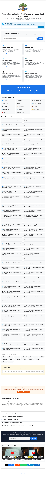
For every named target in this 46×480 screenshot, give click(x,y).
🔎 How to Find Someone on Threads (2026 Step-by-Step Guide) (10, 278)
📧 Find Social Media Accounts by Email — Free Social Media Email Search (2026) (11, 182)
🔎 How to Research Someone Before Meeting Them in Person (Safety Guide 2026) (11, 211)
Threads (11, 361)
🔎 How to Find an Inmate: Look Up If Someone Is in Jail (12, 125)
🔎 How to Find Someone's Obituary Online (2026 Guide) (34, 297)
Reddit (42, 356)
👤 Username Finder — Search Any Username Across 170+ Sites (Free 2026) (11, 168)
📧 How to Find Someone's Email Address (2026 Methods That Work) (11, 244)
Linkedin (36, 356)
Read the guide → (5, 53)
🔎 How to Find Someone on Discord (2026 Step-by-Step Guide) (34, 249)
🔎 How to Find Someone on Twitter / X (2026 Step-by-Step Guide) (33, 239)
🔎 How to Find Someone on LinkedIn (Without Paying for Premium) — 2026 (11, 230)
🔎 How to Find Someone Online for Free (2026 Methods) (33, 159)
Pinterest (37, 359)
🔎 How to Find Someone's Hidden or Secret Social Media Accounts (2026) (10, 316)
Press (22, 473)
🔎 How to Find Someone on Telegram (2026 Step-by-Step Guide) (33, 244)
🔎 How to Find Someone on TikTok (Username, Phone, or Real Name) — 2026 (33, 225)
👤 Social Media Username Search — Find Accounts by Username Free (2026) (10, 178)
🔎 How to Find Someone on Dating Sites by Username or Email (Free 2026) (33, 163)
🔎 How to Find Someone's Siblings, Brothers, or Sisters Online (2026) (33, 330)
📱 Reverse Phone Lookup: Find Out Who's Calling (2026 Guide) (10, 235)
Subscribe (34, 438)
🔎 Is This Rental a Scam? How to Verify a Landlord (10, 121)
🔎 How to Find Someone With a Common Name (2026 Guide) (33, 320)
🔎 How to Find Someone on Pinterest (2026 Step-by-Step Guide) (33, 263)
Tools (20, 473)
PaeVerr (29, 473)
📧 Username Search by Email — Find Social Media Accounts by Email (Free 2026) (33, 168)
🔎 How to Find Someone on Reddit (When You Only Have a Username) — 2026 (33, 230)
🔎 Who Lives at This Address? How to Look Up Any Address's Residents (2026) (33, 335)
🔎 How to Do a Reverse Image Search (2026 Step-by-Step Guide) (33, 287)
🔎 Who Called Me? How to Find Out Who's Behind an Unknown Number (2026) (32, 339)
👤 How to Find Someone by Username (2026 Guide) (11, 159)
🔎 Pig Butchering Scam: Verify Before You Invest (34, 120)
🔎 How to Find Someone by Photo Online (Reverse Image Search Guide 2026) (10, 201)
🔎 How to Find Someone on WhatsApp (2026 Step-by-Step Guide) (11, 239)
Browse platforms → (29, 80)
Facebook (25, 356)
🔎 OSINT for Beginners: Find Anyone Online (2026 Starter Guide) (10, 301)
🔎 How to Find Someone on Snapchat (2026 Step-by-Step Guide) (33, 235)
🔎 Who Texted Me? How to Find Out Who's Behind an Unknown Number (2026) (33, 344)
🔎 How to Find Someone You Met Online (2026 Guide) (11, 259)
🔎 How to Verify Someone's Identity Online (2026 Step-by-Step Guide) (10, 206)
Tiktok (4, 356)
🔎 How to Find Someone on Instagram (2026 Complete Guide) (33, 220)
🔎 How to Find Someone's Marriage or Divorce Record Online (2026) (11, 325)
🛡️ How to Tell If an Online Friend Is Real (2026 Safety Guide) (11, 273)
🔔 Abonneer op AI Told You (38, 445)
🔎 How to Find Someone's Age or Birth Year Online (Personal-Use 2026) (33, 311)
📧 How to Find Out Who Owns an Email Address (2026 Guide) (34, 268)
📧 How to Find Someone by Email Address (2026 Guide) (10, 144)
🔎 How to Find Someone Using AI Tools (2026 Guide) (33, 325)
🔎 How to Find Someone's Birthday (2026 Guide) (12, 281)
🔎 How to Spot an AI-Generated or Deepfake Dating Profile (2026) (11, 335)
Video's (25, 473)
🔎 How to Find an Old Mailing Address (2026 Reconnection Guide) (11, 287)
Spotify (30, 359)
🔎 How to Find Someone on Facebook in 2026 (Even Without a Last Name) (11, 225)
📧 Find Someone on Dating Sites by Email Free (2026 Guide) (33, 182)
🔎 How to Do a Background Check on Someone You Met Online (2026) (11, 140)
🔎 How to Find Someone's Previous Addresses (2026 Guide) (33, 292)
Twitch (24, 359)
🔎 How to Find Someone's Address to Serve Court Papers (11, 130)
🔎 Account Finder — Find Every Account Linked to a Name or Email (11, 173)
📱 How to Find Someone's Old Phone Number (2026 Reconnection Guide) (11, 292)
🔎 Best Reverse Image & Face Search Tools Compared (33, 130)
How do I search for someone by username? (11, 413)
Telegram (12, 359)
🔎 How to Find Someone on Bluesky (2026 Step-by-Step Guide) (34, 278)
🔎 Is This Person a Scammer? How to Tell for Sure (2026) (33, 201)
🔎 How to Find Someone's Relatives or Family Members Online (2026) (11, 311)
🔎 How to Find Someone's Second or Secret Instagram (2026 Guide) (33, 316)
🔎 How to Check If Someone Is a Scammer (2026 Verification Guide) (33, 254)
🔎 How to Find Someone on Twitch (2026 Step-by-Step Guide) (11, 263)
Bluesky (4, 361)
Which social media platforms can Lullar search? (12, 416)
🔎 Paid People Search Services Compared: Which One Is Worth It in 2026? (33, 216)
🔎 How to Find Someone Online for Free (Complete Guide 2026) (32, 144)
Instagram (18, 356)
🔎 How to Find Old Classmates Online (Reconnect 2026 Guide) (9, 192)
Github (18, 359)
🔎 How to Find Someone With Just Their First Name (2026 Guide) (11, 320)
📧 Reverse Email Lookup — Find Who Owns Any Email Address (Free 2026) (34, 178)
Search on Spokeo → (23, 391)
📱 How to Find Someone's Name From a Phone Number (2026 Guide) (33, 206)
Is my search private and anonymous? (10, 419)
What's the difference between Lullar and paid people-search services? (17, 425)
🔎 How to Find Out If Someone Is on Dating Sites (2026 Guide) (34, 140)
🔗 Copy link (4, 466)
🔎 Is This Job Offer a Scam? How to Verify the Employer (33, 135)
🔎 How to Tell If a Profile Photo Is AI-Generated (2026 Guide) (33, 282)
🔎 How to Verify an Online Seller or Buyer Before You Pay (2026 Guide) (11, 216)
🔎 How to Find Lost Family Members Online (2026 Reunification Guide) (33, 192)
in (37, 464)
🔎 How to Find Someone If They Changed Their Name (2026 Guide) (11, 297)
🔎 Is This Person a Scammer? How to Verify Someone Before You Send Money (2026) (11, 344)
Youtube (10, 356)
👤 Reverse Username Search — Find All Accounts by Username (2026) (10, 149)
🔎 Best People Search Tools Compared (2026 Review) (33, 154)
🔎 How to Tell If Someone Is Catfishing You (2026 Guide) (10, 163)
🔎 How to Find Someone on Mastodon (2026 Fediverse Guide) (33, 273)
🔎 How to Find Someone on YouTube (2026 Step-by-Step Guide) (10, 249)
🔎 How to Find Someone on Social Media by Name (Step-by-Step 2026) (33, 211)
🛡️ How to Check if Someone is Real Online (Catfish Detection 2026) (32, 149)
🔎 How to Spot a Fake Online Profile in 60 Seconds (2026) (32, 197)
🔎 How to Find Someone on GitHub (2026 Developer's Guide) (32, 259)
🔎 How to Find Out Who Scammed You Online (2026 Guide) (33, 349)
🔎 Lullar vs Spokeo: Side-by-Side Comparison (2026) (11, 220)
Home (17, 473)
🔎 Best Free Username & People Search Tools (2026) (11, 135)
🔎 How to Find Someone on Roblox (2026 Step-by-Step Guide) (34, 301)
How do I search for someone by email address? (12, 410)
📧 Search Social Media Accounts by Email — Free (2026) (33, 187)
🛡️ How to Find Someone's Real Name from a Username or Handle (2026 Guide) (11, 306)
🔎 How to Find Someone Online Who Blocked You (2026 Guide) (11, 330)
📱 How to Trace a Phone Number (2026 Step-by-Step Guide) (11, 268)
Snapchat (5, 359)
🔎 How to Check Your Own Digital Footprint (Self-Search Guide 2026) (10, 197)
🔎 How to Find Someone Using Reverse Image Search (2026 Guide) (11, 339)
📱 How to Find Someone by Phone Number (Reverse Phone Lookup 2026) (10, 154)
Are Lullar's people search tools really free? (11, 401)
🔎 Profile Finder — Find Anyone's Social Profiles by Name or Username (33, 173)
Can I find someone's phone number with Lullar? (12, 422)
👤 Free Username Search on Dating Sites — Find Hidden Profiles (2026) (11, 187)
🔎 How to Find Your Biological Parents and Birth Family (33, 125)
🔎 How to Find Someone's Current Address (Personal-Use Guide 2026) (33, 306)
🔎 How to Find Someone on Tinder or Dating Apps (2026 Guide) (11, 349)
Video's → (30, 445)
